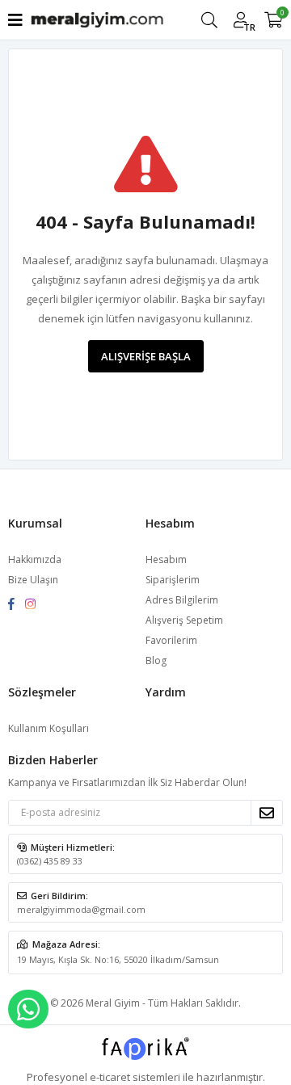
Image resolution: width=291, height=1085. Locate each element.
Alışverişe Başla (146, 356)
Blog (156, 660)
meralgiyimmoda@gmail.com (81, 909)
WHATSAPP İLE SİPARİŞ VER (28, 1009)
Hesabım (166, 559)
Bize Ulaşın (33, 580)
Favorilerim (171, 640)
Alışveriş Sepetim (184, 620)
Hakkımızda (34, 559)
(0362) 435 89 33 (49, 861)
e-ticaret (110, 1077)
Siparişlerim (173, 580)
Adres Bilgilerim (182, 600)
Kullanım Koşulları (48, 728)
